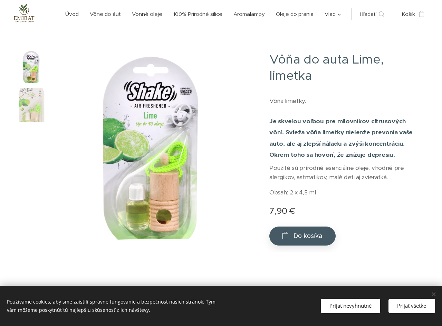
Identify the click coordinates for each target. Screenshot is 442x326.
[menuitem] (74, 14)
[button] (372, 14)
